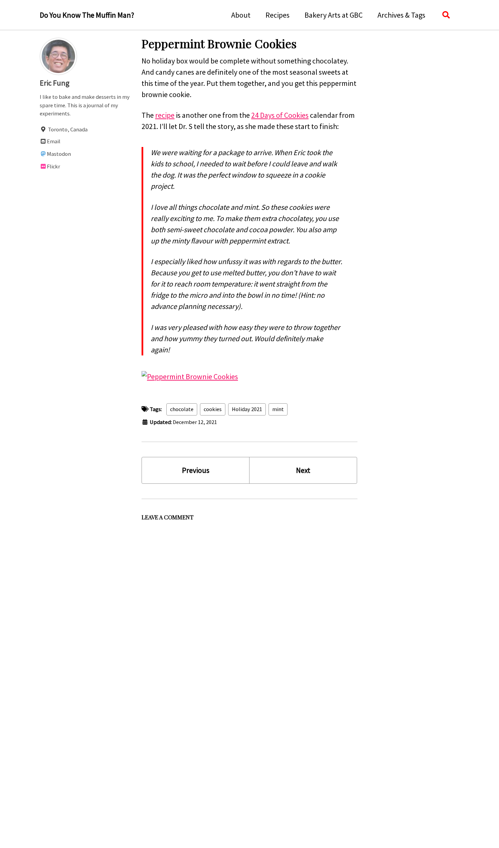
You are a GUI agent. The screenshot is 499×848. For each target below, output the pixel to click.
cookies (213, 409)
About (241, 15)
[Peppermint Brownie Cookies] (190, 376)
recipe (164, 115)
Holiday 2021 (247, 409)
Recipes (277, 15)
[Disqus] (249, 609)
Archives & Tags (401, 15)
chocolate (181, 409)
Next (303, 470)
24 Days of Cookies (280, 115)
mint (278, 409)
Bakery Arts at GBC (333, 15)
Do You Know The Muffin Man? (87, 15)
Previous (195, 470)
